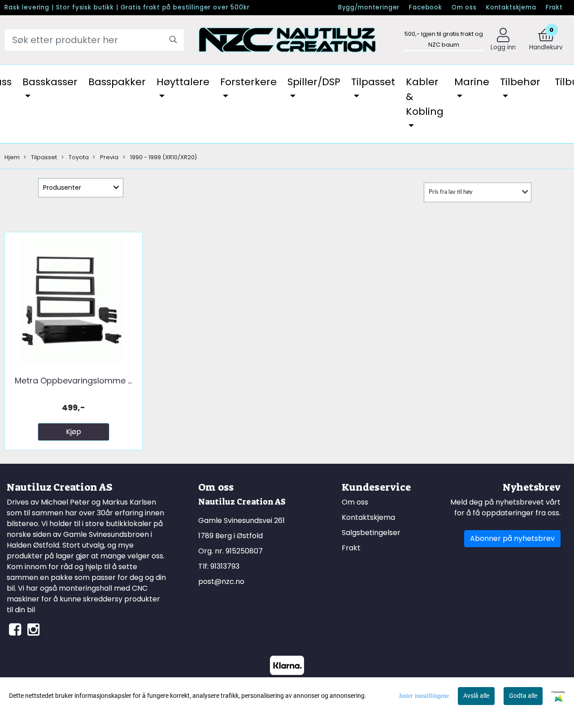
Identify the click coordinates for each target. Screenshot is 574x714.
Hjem (12, 157)
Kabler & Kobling (425, 96)
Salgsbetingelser (371, 532)
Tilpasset (373, 82)
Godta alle (523, 695)
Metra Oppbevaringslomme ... (73, 380)
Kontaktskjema (511, 7)
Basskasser (50, 82)
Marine (471, 82)
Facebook (425, 7)
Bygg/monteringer (369, 7)
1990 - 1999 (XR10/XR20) (163, 157)
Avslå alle (476, 695)
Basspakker (117, 82)
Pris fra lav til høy (451, 192)
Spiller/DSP (313, 82)
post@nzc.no (221, 581)
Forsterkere (248, 82)
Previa (108, 157)
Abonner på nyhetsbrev (512, 538)
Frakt (554, 7)
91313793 (224, 566)
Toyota (78, 157)
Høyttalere (183, 82)
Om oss (464, 7)
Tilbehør (520, 82)
